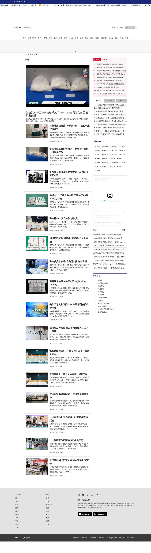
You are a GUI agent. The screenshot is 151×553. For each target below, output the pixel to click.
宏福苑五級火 (102, 312)
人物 (16, 527)
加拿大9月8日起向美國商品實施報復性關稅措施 (111, 84)
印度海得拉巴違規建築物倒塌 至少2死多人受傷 (111, 81)
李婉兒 (105, 162)
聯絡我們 (84, 538)
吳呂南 (114, 150)
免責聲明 (93, 538)
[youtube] (96, 494)
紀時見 (100, 280)
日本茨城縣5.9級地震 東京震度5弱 (108, 87)
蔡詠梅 (122, 154)
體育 (116, 38)
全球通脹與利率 (103, 283)
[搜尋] (136, 27)
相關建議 (76, 538)
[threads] (87, 494)
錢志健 (97, 150)
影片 (16, 498)
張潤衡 (112, 158)
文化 (97, 38)
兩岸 (55, 38)
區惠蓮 (97, 170)
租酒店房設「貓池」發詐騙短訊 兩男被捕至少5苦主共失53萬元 (111, 118)
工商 (47, 524)
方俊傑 (122, 146)
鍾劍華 (105, 146)
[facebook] (83, 494)
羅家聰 (122, 150)
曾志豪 (97, 146)
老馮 (123, 162)
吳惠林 (97, 162)
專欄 (76, 38)
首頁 (24, 38)
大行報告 (101, 300)
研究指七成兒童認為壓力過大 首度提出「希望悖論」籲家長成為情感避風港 (111, 91)
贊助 (113, 27)
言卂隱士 (115, 162)
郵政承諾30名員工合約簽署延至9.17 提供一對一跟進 (111, 131)
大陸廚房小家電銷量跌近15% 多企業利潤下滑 (111, 67)
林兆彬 (97, 158)
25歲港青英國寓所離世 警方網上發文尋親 (111, 105)
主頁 (25, 54)
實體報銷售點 (28, 27)
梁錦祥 (105, 150)
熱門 (45, 38)
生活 (86, 38)
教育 (121, 38)
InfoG (71, 38)
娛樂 (126, 38)
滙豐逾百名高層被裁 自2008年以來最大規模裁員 (111, 111)
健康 (92, 38)
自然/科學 (104, 38)
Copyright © (111, 538)
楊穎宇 (114, 154)
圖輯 (47, 521)
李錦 (120, 158)
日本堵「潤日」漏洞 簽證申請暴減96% (110, 127)
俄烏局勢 (101, 295)
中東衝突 (101, 292)
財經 (65, 38)
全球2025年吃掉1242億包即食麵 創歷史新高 (111, 121)
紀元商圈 (120, 27)
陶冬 (96, 166)
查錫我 (112, 166)
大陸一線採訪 (102, 306)
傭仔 (105, 158)
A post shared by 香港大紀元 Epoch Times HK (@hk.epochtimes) (116, 222)
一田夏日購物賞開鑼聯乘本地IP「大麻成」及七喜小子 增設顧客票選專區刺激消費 (111, 94)
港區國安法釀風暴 (104, 303)
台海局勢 (101, 286)
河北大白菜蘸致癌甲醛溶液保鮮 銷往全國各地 (111, 71)
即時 (40, 38)
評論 (81, 38)
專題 (16, 521)
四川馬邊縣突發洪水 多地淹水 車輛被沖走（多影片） (111, 74)
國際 (60, 38)
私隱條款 (101, 538)
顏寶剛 (105, 154)
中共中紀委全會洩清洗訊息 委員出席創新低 (110, 77)
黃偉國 (97, 154)
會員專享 (33, 38)
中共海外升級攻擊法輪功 (106, 309)
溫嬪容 (104, 166)
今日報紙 (18, 495)
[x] (92, 494)
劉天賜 (114, 146)
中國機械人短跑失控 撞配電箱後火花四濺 (110, 64)
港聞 (50, 38)
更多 (120, 166)
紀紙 (111, 38)
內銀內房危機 (102, 297)
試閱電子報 (17, 27)
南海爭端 (101, 289)
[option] (57, 86)
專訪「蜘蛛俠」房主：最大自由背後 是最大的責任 (111, 115)
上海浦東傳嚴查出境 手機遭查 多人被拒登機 (111, 125)
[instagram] (78, 494)
